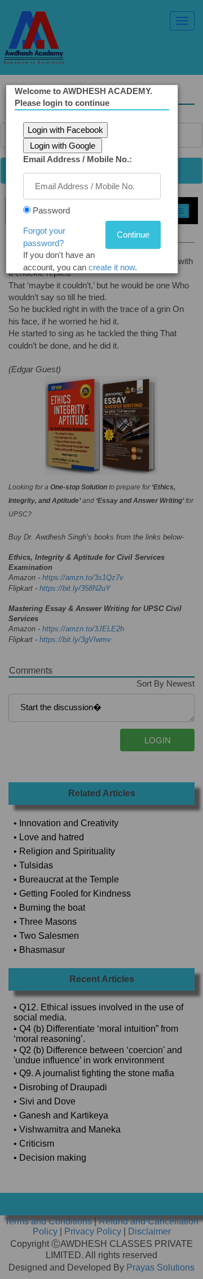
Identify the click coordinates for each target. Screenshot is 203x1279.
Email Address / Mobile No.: (77, 159)
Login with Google (63, 145)
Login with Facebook (65, 130)
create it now (112, 267)
